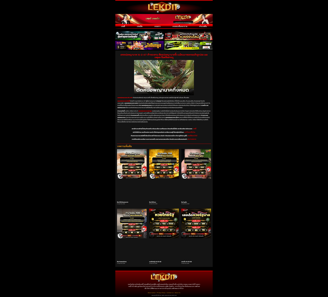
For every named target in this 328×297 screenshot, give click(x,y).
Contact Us (170, 293)
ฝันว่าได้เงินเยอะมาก (122, 202)
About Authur (152, 293)
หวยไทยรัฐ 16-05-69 (155, 262)
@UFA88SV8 (192, 139)
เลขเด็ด (139, 26)
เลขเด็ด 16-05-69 (186, 262)
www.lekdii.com (173, 295)
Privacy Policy (161, 293)
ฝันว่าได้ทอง (152, 202)
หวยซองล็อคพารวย (179, 26)
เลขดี (123, 26)
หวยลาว (157, 26)
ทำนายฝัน (203, 26)
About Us (177, 293)
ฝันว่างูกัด (184, 202)
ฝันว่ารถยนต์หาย (122, 262)
